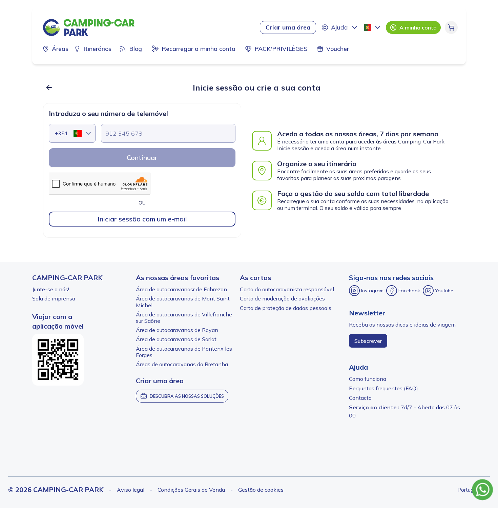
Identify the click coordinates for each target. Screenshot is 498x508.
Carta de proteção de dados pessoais (285, 308)
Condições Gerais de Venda (191, 489)
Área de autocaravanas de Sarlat (176, 339)
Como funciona (367, 378)
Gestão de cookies (261, 489)
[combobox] (373, 27)
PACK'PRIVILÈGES (280, 49)
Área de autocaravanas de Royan (177, 330)
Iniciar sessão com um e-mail (142, 219)
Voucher (337, 49)
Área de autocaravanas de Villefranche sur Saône (184, 317)
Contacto (360, 397)
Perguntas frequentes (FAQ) (383, 388)
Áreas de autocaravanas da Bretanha (182, 364)
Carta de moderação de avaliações (282, 298)
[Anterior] (49, 87)
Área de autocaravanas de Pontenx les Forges (184, 351)
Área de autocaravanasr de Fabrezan (181, 289)
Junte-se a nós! (50, 289)
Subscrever (368, 340)
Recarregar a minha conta (198, 49)
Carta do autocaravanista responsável (287, 289)
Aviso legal (130, 489)
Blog (135, 49)
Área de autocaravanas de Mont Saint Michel (183, 301)
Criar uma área (288, 27)
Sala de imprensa (53, 298)
